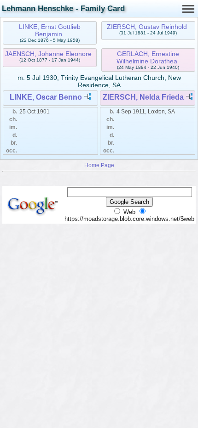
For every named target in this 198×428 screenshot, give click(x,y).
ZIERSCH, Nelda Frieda (143, 97)
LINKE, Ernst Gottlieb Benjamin (50, 30)
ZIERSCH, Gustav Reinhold (147, 26)
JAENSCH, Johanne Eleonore (48, 53)
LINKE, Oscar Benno (46, 97)
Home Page (99, 165)
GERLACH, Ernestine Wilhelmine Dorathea (147, 57)
